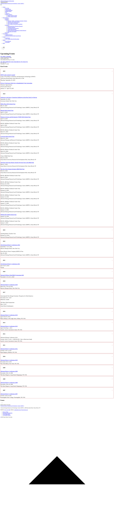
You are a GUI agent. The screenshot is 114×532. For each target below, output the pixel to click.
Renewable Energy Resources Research (15, 26)
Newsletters (7, 42)
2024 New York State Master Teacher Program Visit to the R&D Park (17, 162)
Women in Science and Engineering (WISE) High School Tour (16, 117)
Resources (7, 32)
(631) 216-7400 (7, 409)
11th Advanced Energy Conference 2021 (10, 264)
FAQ (6, 12)
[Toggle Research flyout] (9, 25)
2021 (4, 260)
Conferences (7, 37)
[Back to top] (57, 530)
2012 (4, 334)
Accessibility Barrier (7, 415)
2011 (4, 345)
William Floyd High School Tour (8, 214)
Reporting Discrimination (7, 412)
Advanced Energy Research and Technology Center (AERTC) (12, 3)
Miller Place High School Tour (8, 104)
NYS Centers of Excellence (13, 23)
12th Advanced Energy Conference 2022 (10, 245)
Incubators (7, 18)
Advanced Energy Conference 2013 (9, 326)
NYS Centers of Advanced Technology (15, 24)
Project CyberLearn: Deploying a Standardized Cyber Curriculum (16, 83)
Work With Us (5, 17)
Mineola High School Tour (7, 110)
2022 (4, 241)
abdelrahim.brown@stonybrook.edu (21, 409)
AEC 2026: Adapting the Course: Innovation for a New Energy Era (14, 61)
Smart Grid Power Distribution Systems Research (17, 30)
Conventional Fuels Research (13, 28)
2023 (4, 230)
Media (4, 40)
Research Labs (8, 9)
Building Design (8, 11)
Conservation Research (12, 29)
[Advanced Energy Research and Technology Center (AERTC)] (1, 5)
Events (4, 36)
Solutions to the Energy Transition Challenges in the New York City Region (19, 97)
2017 (4, 292)
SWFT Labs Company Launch (8, 74)
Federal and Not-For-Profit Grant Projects (13, 35)
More (4, 43)
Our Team (7, 8)
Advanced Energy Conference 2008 (9, 382)
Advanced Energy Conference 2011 (9, 348)
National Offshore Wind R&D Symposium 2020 (12, 275)
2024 (4, 93)
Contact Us (7, 13)
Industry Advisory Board (12, 15)
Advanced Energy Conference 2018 (9, 284)
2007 (4, 390)
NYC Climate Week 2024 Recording (12, 39)
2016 (4, 311)
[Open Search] (4, 47)
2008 (4, 379)
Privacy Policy (5, 411)
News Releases (8, 41)
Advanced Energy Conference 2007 (9, 393)
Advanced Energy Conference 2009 (9, 371)
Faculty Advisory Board (12, 16)
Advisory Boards (8, 14)
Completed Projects (9, 34)
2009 (4, 367)
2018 (4, 281)
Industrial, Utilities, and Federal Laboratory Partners (17, 20)
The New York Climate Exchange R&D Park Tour (12, 169)
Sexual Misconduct (6, 414)
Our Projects (5, 33)
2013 (4, 322)
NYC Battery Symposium (5, 56)
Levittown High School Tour (7, 136)
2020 (4, 271)
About (4, 7)
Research (7, 25)
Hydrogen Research (11, 27)
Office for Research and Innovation (7, 0)
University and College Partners (14, 21)
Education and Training (12, 31)
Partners (6, 19)
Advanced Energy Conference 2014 (9, 315)
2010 (4, 356)
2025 (4, 71)
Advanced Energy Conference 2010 (9, 360)
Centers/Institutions (8, 10)
